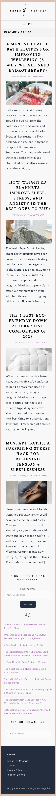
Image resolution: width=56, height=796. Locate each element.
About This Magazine (18, 761)
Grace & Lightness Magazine (28, 10)
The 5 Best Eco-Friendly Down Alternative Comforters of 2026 (28, 326)
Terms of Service (16, 774)
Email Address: (28, 589)
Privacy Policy (14, 770)
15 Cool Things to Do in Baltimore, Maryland (25, 662)
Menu (30, 24)
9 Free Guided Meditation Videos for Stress (25, 645)
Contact (11, 765)
